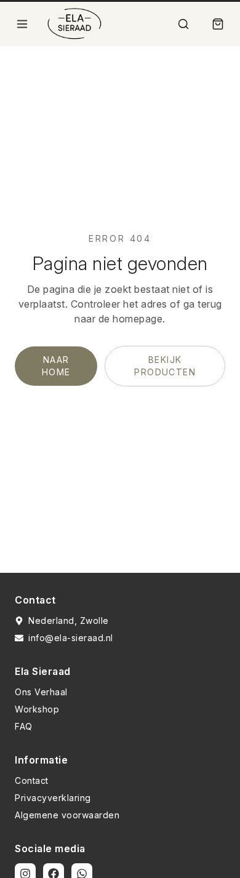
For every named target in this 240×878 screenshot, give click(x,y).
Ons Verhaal (41, 692)
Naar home (56, 365)
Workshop (37, 709)
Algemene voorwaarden (67, 815)
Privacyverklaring (53, 797)
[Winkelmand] (218, 24)
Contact (32, 780)
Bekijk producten (165, 365)
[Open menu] (22, 24)
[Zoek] (183, 24)
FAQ (24, 726)
